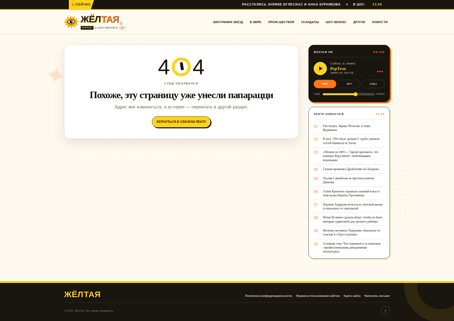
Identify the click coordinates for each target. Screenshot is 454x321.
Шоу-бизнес (336, 22)
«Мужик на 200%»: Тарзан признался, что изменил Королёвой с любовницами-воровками (350, 156)
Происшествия (281, 22)
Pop (325, 83)
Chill (373, 83)
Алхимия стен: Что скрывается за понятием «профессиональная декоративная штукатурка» (352, 247)
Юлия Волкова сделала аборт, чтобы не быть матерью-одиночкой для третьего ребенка (352, 219)
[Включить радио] (320, 68)
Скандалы (310, 22)
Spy (349, 83)
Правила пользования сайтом (318, 295)
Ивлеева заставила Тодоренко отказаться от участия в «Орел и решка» (351, 232)
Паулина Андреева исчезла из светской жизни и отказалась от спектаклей (353, 206)
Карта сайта (352, 295)
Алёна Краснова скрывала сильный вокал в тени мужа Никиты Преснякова (351, 193)
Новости (380, 22)
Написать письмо (377, 295)
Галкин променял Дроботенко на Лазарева (351, 169)
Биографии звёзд (228, 22)
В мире (255, 22)
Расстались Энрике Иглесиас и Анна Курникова (281, 4)
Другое (359, 22)
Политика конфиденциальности (268, 295)
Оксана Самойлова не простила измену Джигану (348, 180)
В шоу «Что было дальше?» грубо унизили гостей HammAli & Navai (351, 141)
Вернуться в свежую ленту (181, 122)
